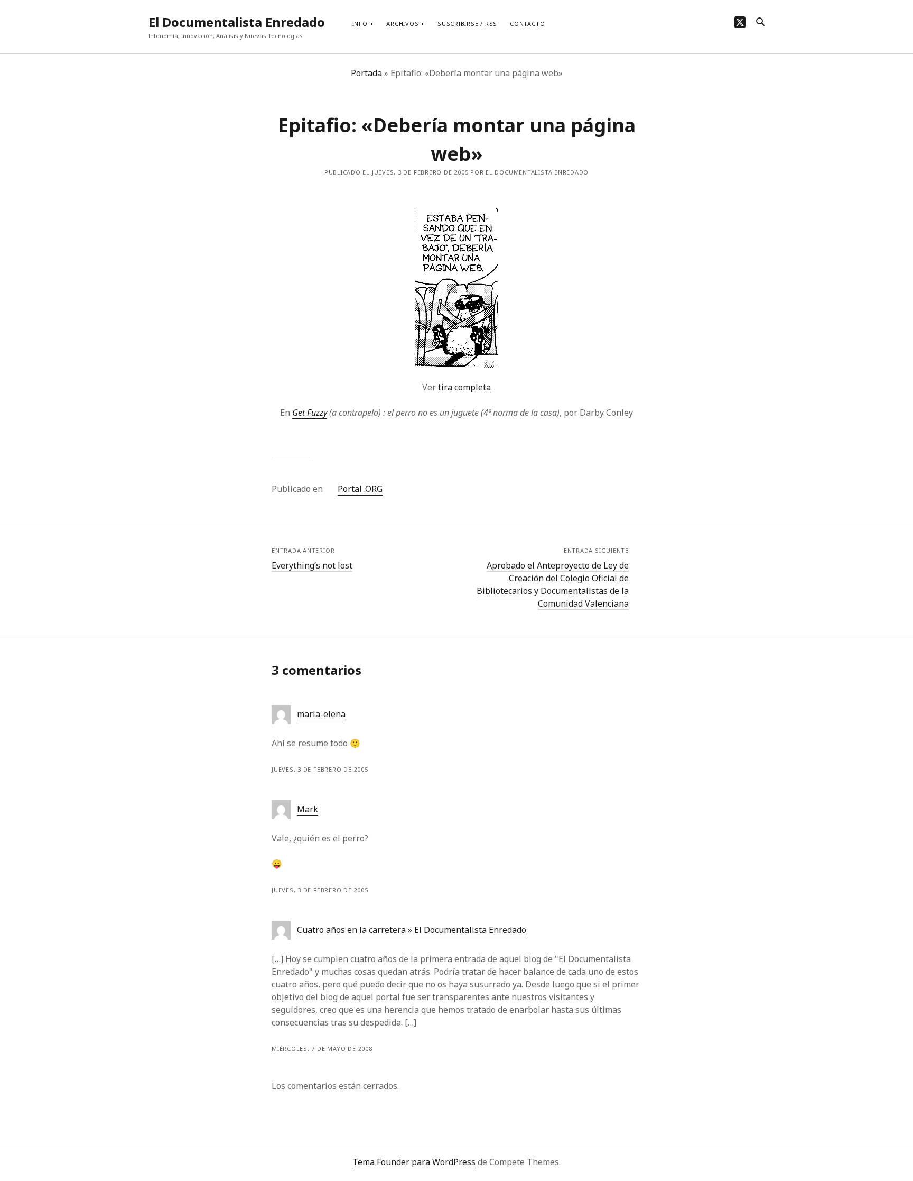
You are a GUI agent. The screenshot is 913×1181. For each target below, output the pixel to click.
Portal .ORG (360, 489)
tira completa (464, 387)
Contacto (527, 24)
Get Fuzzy (309, 412)
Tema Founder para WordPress (414, 1162)
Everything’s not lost (312, 565)
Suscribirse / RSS (467, 24)
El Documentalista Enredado (236, 22)
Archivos (402, 24)
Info (360, 24)
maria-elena (321, 714)
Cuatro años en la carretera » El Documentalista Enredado (411, 930)
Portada (366, 73)
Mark (307, 809)
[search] (760, 22)
